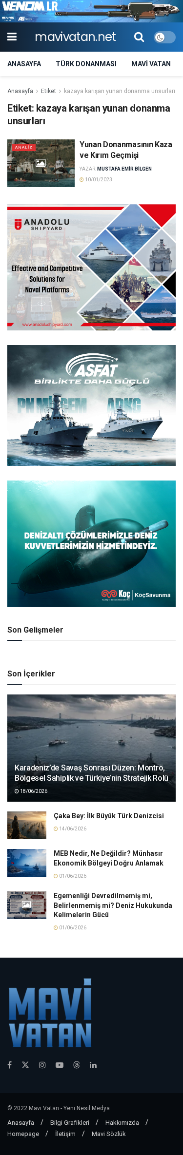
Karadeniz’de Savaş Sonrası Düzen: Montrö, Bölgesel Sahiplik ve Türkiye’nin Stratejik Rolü (91, 773)
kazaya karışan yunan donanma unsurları (119, 91)
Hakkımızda (122, 1122)
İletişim (65, 1133)
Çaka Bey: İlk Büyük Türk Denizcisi (109, 816)
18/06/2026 (33, 791)
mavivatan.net (75, 37)
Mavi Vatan (151, 64)
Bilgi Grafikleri (69, 1122)
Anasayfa (24, 64)
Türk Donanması (86, 64)
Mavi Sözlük (109, 1133)
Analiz (24, 147)
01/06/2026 (72, 876)
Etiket (48, 91)
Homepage (23, 1133)
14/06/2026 (72, 828)
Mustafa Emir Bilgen (124, 169)
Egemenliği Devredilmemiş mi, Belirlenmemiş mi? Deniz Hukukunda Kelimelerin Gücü (113, 905)
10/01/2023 (98, 179)
